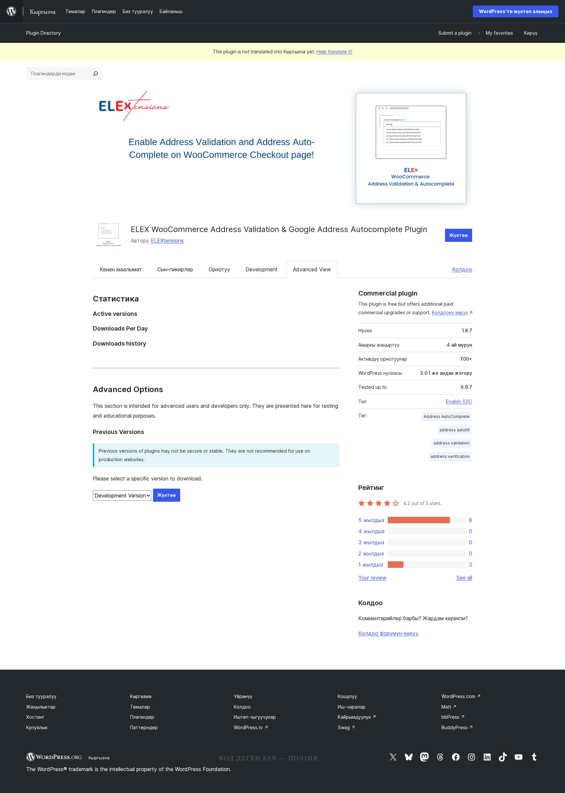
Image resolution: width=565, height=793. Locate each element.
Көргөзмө (140, 696)
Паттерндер (144, 727)
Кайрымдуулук (357, 717)
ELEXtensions (167, 240)
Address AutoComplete (447, 416)
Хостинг (35, 717)
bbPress (453, 717)
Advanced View (312, 269)
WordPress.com (461, 696)
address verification (450, 456)
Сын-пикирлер (175, 269)
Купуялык (36, 727)
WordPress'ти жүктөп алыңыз (515, 11)
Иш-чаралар (352, 707)
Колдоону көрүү (450, 312)
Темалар (140, 707)
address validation (452, 443)
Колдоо (462, 269)
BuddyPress (457, 727)
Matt (449, 707)
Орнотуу (219, 269)
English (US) (459, 401)
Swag (346, 727)
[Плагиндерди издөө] (95, 73)
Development (262, 269)
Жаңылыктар (41, 707)
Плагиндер (142, 717)
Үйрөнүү (243, 696)
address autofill (454, 429)
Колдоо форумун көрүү (388, 633)
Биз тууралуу (41, 696)
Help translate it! (334, 51)
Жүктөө (458, 235)
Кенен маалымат (121, 269)
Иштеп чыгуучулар (255, 717)
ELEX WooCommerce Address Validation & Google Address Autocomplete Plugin (279, 229)
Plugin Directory (43, 33)
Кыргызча (99, 757)
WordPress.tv (251, 727)
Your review (372, 577)
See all (464, 577)
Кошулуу (347, 696)
